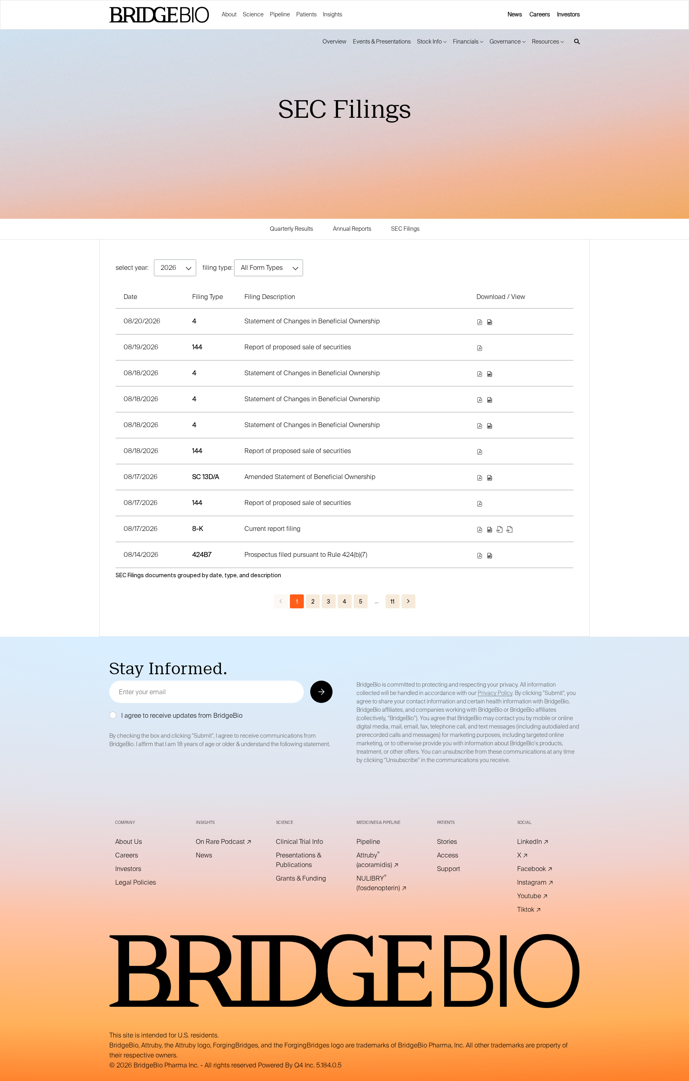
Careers (540, 14)
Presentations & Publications (304, 860)
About (229, 14)
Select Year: (132, 267)
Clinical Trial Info (304, 842)
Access (458, 855)
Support (459, 869)
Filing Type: (217, 267)
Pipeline (280, 14)
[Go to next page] (408, 601)
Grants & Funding (304, 878)
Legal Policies (143, 882)
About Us (139, 842)
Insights (332, 14)
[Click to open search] (575, 42)
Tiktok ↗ (540, 910)
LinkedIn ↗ (544, 842)
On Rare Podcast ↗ (224, 842)
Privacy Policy (495, 693)
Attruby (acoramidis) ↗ (384, 860)
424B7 (202, 554)
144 (197, 347)
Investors (568, 14)
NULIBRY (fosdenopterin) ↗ (384, 883)
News (515, 14)
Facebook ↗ (545, 869)
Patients (306, 14)
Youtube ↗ (543, 896)
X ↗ (533, 855)
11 (392, 601)
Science (253, 14)
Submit (320, 691)
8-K (197, 529)
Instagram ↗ (545, 882)
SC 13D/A (205, 477)
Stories (458, 842)
